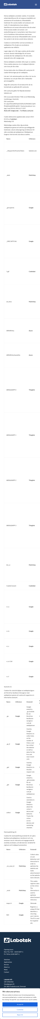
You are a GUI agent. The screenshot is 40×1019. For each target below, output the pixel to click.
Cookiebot (13, 119)
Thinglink (32, 390)
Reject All (20, 1015)
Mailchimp (32, 175)
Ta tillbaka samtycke (26, 111)
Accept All (20, 1004)
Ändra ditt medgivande (11, 111)
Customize (20, 1009)
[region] (20, 1003)
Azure (31, 331)
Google (31, 208)
